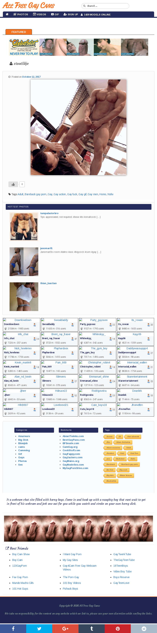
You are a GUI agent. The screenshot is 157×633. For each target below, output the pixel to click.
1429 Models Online (97, 14)
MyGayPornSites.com (75, 468)
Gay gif (82, 194)
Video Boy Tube (122, 571)
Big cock (123, 470)
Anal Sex (134, 453)
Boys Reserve (121, 577)
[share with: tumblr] (91, 628)
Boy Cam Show (21, 554)
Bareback (111, 464)
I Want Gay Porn (72, 554)
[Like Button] (13, 184)
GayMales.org (71, 461)
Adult (20, 194)
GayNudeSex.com (73, 464)
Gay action (60, 194)
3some (110, 437)
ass (108, 459)
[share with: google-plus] (65, 628)
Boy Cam (17, 559)
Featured (18, 31)
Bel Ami (110, 470)
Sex (20, 464)
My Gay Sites (70, 559)
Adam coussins (113, 448)
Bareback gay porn (35, 194)
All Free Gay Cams (28, 5)
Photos (22, 461)
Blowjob (22, 443)
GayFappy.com (71, 454)
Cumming (24, 450)
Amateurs (24, 436)
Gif (20, 454)
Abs (108, 442)
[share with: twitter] (39, 628)
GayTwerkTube (122, 554)
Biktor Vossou (126, 475)
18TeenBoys (120, 565)
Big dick (110, 475)
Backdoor (120, 459)
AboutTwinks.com (73, 436)
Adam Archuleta (123, 442)
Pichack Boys (70, 588)
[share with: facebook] (13, 628)
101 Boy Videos (72, 582)
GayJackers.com (73, 457)
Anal (122, 453)
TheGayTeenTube (124, 559)
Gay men (93, 194)
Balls (133, 459)
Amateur (110, 453)
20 (120, 437)
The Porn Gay (71, 577)
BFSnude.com (71, 443)
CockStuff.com (71, 450)
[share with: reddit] (144, 628)
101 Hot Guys (20, 588)
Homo (102, 194)
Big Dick (23, 439)
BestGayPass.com (74, 439)
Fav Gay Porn (20, 577)
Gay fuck (72, 194)
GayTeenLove (121, 582)
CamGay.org (70, 446)
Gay (50, 194)
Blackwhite (111, 481)
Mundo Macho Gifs (23, 582)
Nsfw (110, 194)
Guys (21, 457)
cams (21, 446)
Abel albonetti (133, 437)
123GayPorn (19, 565)
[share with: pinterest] (118, 628)
